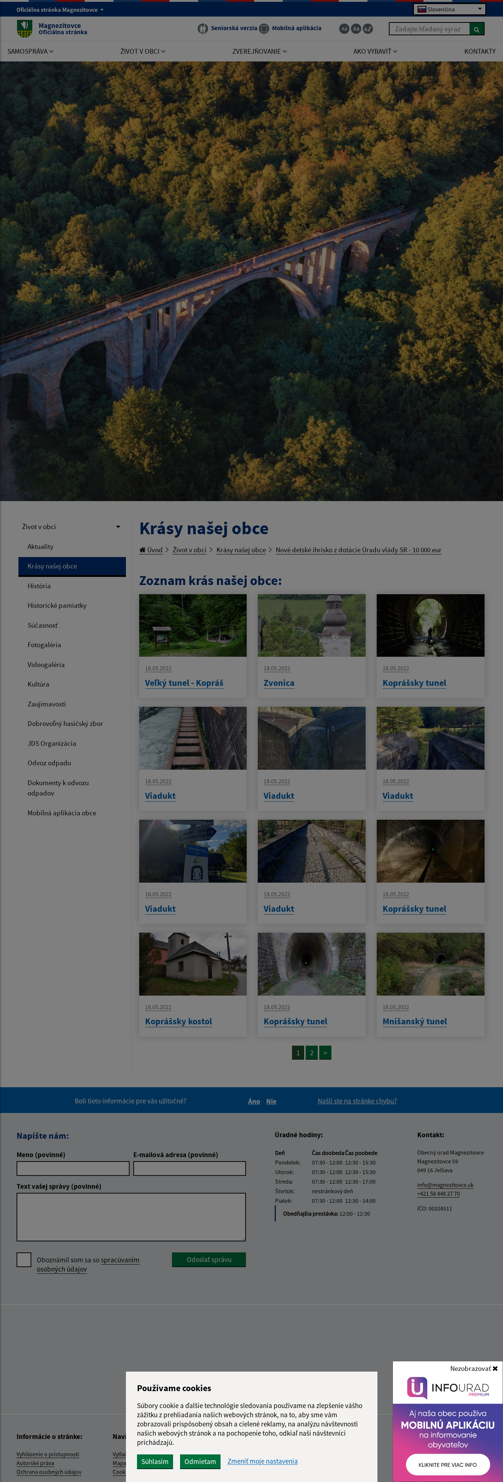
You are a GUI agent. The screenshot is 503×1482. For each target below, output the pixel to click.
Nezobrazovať (471, 1368)
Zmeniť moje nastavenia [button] (263, 1461)
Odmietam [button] (200, 1461)
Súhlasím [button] (155, 1461)
